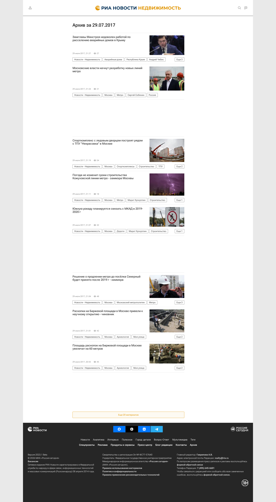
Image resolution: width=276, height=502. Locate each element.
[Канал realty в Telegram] (157, 429)
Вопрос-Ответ (161, 439)
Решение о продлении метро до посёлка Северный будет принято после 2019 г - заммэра (106, 278)
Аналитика (98, 439)
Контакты (181, 444)
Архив (193, 444)
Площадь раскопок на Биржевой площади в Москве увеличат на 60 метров (107, 347)
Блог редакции (163, 444)
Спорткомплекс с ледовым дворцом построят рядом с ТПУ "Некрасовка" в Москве (108, 142)
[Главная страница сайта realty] (138, 8)
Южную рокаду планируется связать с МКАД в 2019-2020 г (108, 210)
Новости (85, 439)
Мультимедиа (179, 439)
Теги (193, 439)
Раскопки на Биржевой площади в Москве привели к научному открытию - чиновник (108, 312)
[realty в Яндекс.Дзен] (132, 429)
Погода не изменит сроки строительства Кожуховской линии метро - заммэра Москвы (103, 176)
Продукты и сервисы (122, 444)
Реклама (102, 444)
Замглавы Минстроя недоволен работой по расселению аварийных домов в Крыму (101, 38)
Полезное (127, 439)
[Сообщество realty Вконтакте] (144, 429)
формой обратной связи (190, 464)
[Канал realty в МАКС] (119, 429)
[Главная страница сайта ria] (114, 8)
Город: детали (143, 439)
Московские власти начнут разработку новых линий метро (107, 69)
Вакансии (33, 461)
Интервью (113, 439)
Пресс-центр (145, 444)
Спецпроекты (87, 444)
